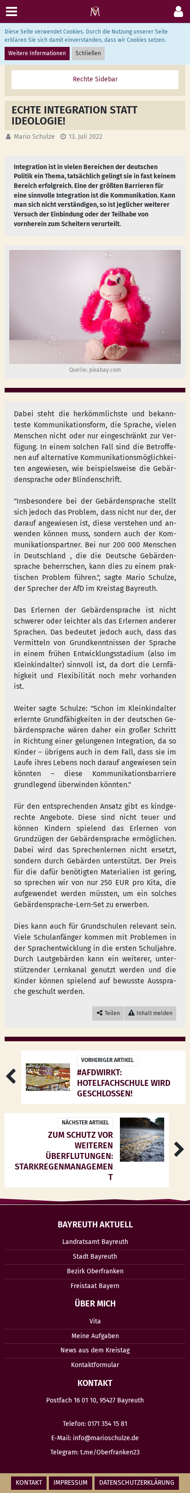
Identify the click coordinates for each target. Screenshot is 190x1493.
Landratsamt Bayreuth (95, 1242)
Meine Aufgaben (95, 1336)
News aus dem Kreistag (95, 1350)
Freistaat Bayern (95, 1286)
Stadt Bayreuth (95, 1256)
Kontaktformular (95, 1365)
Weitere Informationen (37, 53)
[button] (178, 11)
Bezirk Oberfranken (95, 1271)
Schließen (88, 53)
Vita (95, 1321)
